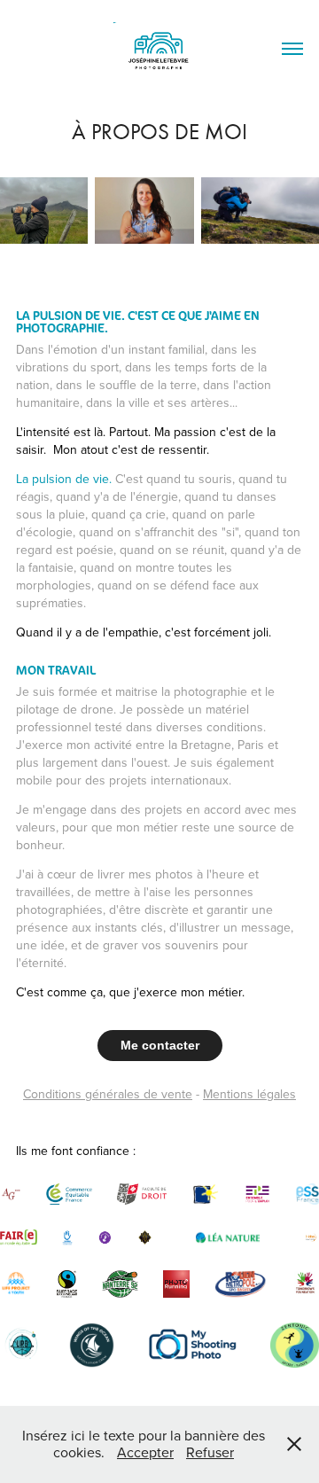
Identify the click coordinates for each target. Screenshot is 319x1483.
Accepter (145, 1452)
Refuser (210, 1452)
